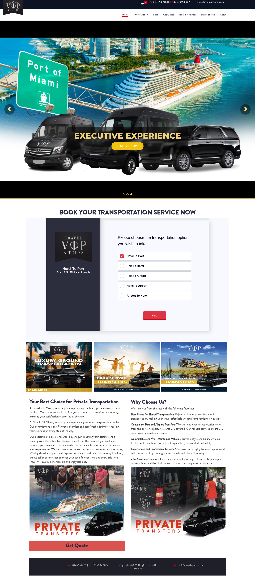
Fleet (155, 14)
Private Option (141, 14)
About (223, 14)
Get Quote (168, 14)
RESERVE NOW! (127, 146)
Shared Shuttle (208, 14)
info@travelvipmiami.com (191, 565)
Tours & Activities (187, 14)
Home (125, 14)
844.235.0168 (161, 2)
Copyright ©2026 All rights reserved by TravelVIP (138, 566)
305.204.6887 (181, 2)
